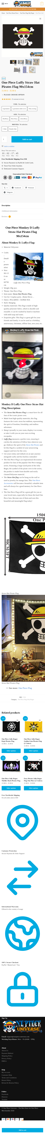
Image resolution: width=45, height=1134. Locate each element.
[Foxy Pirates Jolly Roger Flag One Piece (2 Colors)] (33, 766)
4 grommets (6, 108)
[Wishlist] (17, 720)
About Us (5, 1050)
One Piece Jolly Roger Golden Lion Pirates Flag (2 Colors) (33, 741)
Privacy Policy (6, 1058)
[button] (40, 18)
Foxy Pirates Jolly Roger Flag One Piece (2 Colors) (33, 780)
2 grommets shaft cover (19, 108)
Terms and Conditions (9, 1078)
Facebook (5, 1094)
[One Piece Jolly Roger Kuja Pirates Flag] (11, 726)
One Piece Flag (25, 688)
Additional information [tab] (9, 211)
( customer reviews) (18, 99)
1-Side (5, 129)
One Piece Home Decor (12, 13)
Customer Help (7, 1075)
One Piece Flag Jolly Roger (27, 13)
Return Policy (6, 1080)
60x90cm (5, 119)
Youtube (4, 1099)
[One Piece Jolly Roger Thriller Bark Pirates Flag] (11, 766)
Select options (11, 751)
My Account (6, 1072)
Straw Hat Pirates (32, 445)
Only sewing (32, 108)
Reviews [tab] (6, 216)
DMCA (4, 1061)
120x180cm (23, 119)
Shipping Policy (7, 1056)
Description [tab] (6, 205)
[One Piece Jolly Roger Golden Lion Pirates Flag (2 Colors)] (33, 726)
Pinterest (4, 1097)
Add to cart (22, 1130)
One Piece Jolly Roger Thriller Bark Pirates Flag (11, 780)
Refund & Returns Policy (10, 1083)
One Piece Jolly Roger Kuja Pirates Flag (10, 740)
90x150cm (14, 119)
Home (3, 13)
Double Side (13, 129)
